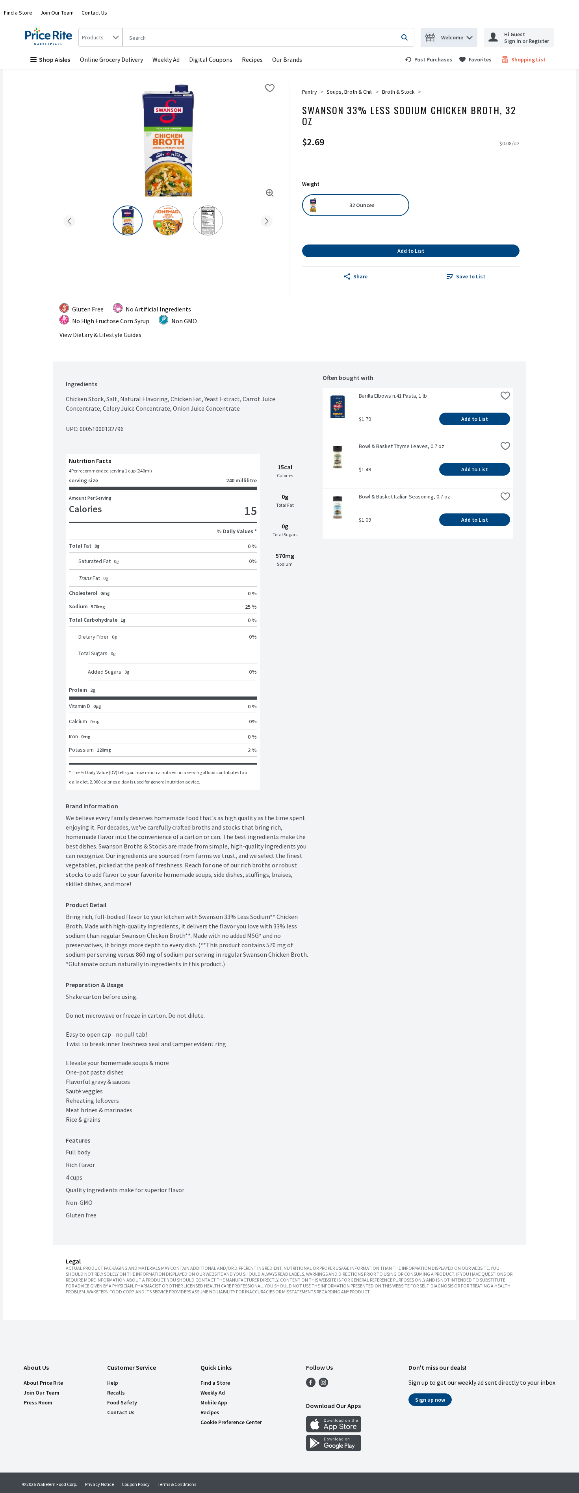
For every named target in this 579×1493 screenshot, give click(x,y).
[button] (469, 36)
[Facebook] (310, 1385)
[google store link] (333, 1449)
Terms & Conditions (177, 1484)
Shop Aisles (54, 59)
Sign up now (430, 1399)
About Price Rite (43, 1382)
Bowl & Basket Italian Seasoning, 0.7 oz (404, 496)
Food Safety (122, 1402)
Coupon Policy (136, 1484)
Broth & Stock (398, 91)
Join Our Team (57, 12)
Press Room (38, 1402)
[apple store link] (333, 1430)
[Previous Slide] (69, 220)
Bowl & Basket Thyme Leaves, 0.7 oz (401, 446)
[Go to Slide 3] (208, 220)
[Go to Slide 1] (127, 220)
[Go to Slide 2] (167, 220)
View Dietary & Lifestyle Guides (100, 335)
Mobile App (213, 1402)
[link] (428, 59)
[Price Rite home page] (50, 37)
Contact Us (94, 12)
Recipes (252, 59)
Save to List (470, 276)
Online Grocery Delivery (111, 59)
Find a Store (18, 12)
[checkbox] (270, 88)
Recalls (116, 1392)
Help (112, 1382)
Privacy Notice (99, 1484)
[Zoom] (270, 193)
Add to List (410, 250)
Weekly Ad (166, 59)
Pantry (309, 91)
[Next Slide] (267, 220)
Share (360, 276)
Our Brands (287, 59)
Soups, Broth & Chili (350, 91)
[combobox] (100, 37)
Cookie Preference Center (231, 1422)
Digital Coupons (210, 59)
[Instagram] (323, 1385)
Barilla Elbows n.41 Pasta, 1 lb (393, 395)
